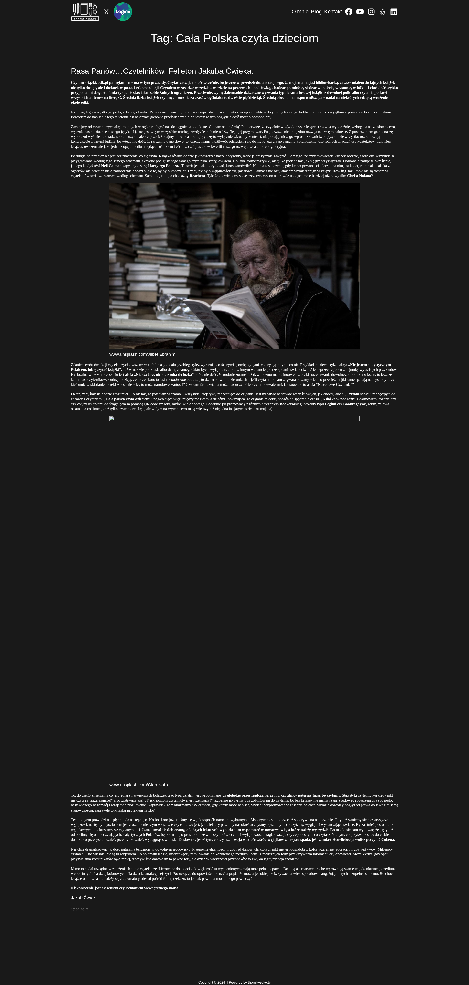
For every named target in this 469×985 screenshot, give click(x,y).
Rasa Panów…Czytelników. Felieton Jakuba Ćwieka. (162, 71)
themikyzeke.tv (259, 982)
